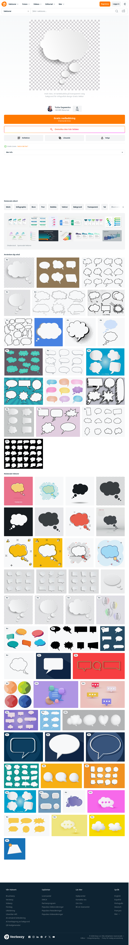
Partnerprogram (48, 903)
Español (116, 899)
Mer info (9, 152)
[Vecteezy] (4, 4)
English (116, 896)
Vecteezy (9, 899)
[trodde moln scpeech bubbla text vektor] (48, 332)
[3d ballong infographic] (110, 610)
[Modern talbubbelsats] (105, 362)
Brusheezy (10, 896)
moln (8, 207)
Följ (76, 110)
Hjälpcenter (80, 896)
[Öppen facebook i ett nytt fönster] (29, 937)
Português (117, 903)
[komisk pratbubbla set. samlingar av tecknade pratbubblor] (112, 638)
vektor (65, 207)
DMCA (44, 899)
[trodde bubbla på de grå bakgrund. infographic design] (49, 521)
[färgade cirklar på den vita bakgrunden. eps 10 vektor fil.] (17, 694)
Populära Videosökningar (52, 914)
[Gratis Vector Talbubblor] (58, 273)
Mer (60, 4)
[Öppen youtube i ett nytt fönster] (54, 937)
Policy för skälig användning (110, 938)
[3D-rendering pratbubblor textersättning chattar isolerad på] (56, 694)
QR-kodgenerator (13, 925)
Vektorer (12, 4)
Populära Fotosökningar (52, 910)
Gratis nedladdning (63, 119)
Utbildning (10, 910)
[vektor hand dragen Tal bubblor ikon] (74, 801)
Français (116, 910)
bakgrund (77, 207)
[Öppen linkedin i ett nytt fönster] (38, 937)
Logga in (114, 4)
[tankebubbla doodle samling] (103, 273)
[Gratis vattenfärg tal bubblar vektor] (64, 391)
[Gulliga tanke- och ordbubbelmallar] (23, 362)
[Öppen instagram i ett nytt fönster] (34, 937)
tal (104, 207)
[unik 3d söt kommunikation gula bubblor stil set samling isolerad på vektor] (61, 776)
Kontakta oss (80, 899)
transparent (92, 207)
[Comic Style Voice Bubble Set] (23, 391)
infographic (21, 207)
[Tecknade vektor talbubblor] (106, 303)
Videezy (9, 903)
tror (43, 207)
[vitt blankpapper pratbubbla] (113, 581)
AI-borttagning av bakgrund (17, 921)
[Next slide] (119, 207)
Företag (9, 907)
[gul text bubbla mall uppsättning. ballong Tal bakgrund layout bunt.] (27, 825)
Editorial (49, 4)
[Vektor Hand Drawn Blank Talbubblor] (105, 391)
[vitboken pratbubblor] (21, 776)
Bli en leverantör (82, 907)
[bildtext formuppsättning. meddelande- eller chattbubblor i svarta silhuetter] (74, 638)
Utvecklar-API (11, 914)
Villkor (81, 938)
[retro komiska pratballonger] (58, 422)
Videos (36, 4)
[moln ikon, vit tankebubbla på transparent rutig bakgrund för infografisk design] (18, 610)
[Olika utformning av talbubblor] (59, 303)
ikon (34, 207)
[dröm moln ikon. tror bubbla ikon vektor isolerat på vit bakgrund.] (19, 666)
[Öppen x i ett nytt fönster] (50, 937)
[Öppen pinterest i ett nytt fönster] (42, 937)
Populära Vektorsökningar (52, 907)
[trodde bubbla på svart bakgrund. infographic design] (18, 521)
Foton (24, 4)
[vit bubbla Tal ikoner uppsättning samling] (23, 454)
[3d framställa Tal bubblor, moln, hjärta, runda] (93, 720)
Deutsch (116, 907)
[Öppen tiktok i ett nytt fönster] (46, 937)
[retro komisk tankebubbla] (80, 332)
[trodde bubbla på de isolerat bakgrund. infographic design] (80, 491)
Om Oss (78, 903)
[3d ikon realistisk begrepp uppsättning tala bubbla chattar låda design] (102, 694)
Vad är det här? (22, 146)
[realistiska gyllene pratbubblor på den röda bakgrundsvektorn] (99, 666)
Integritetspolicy (91, 938)
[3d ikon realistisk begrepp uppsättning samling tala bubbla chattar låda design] (21, 720)
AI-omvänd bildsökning (15, 918)
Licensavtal (46, 896)
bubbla (53, 207)
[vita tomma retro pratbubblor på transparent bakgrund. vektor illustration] (19, 422)
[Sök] (114, 11)
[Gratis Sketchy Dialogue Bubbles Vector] (64, 362)
